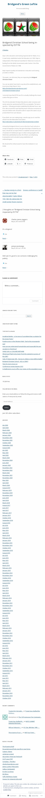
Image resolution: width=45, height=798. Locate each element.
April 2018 (6, 500)
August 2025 (6, 448)
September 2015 (8, 550)
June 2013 (6, 618)
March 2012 (6, 656)
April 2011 (6, 683)
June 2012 (6, 648)
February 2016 (7, 538)
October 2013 (7, 608)
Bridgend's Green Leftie (22, 4)
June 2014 (6, 588)
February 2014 (7, 598)
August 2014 (6, 583)
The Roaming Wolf (8, 746)
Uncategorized (23, 177)
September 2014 (8, 580)
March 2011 (6, 686)
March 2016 (6, 535)
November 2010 (7, 696)
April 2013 (6, 623)
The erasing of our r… (15, 733)
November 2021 (7, 475)
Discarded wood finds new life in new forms (16, 749)
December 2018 (7, 493)
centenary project (8, 754)
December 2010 (7, 693)
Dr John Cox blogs (8, 772)
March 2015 (6, 565)
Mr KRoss (5, 774)
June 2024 (6, 463)
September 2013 (8, 610)
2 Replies (5, 50)
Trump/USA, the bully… (16, 711)
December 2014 (7, 573)
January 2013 (7, 631)
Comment (35, 301)
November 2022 (7, 470)
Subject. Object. (7, 751)
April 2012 (6, 653)
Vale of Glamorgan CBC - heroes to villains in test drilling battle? (22, 359)
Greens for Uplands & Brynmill (12, 779)
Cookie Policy (7, 790)
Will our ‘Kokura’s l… (15, 727)
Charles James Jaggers (19, 219)
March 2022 (6, 473)
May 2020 (5, 480)
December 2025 (7, 438)
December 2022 (7, 468)
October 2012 (7, 638)
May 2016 (5, 530)
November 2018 (7, 495)
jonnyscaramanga (17, 246)
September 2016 (8, 520)
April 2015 (6, 563)
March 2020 (6, 485)
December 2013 (7, 603)
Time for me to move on (10, 364)
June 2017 (6, 508)
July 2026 (5, 425)
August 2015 (6, 553)
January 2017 (7, 515)
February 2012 (7, 658)
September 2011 (8, 671)
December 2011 (7, 663)
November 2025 (7, 440)
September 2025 (8, 445)
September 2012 (8, 641)
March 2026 (6, 430)
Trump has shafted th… (16, 721)
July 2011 (5, 676)
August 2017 (6, 505)
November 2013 (7, 605)
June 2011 (6, 678)
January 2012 (7, 661)
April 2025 (6, 455)
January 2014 (7, 600)
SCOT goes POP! (8, 759)
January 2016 (7, 540)
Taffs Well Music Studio (10, 777)
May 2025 (5, 453)
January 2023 (7, 465)
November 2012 (7, 636)
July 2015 (5, 555)
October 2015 (7, 548)
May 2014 (5, 590)
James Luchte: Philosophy (11, 767)
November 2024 (7, 460)
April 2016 (6, 533)
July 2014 (5, 585)
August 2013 (6, 613)
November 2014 (7, 575)
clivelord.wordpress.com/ (11, 764)
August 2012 (6, 643)
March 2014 (6, 595)
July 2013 (5, 616)
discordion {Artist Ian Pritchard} (12, 757)
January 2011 (7, 691)
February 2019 (7, 490)
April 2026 (6, 428)
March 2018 (6, 503)
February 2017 (7, 513)
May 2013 (5, 621)
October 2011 (7, 668)
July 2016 (5, 525)
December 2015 (7, 543)
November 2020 (7, 478)
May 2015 (5, 560)
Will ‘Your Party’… (30, 733)
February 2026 (7, 433)
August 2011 (6, 673)
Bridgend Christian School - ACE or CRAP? (15, 361)
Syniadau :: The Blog (9, 762)
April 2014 (6, 593)
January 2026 (7, 435)
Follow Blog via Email (10, 389)
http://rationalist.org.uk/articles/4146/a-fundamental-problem (21, 122)
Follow (6, 407)
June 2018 (6, 498)
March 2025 (6, 458)
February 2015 (7, 568)
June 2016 (6, 528)
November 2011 (7, 666)
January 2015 (7, 570)
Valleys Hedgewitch (9, 769)
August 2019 (6, 488)
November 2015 (7, 545)
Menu (22, 14)
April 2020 (6, 483)
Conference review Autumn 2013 (13, 366)
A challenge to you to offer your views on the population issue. (22, 369)
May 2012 (5, 651)
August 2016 (6, 523)
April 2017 (6, 510)
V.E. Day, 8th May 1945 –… (31, 727)
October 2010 (7, 698)
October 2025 (7, 443)
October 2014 (7, 578)
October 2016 (7, 518)
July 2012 (5, 646)
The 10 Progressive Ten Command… (30, 717)
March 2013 (6, 626)
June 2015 (6, 558)
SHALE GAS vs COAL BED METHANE (13, 351)
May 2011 (5, 681)
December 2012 (7, 633)
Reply (4, 238)
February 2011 (7, 688)
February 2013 (7, 628)
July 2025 (5, 450)
